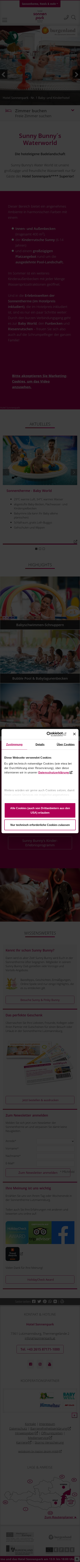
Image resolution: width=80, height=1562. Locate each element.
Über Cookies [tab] (66, 744)
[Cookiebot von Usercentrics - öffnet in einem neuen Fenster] (50, 734)
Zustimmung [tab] (14, 744)
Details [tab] (40, 744)
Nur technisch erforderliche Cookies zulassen (40, 824)
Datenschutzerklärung (53, 772)
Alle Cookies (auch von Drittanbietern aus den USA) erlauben (40, 810)
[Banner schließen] (74, 734)
